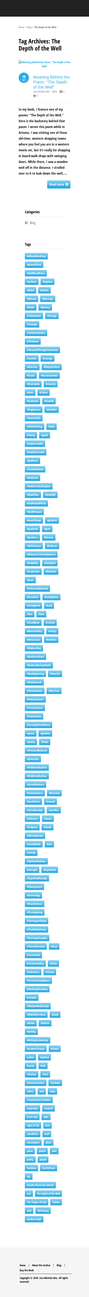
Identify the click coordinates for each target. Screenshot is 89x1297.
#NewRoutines (34, 691)
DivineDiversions (35, 1083)
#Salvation (32, 818)
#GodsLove (32, 478)
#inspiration (33, 571)
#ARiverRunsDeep (36, 256)
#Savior (48, 818)
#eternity (50, 384)
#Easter (31, 375)
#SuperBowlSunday (37, 878)
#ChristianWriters (36, 333)
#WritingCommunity (37, 1040)
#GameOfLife (34, 418)
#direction (32, 367)
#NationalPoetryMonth (39, 665)
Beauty (30, 1066)
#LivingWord (33, 605)
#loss (29, 614)
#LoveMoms (33, 622)
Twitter (56, 1202)
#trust (54, 946)
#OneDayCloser (35, 708)
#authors (31, 282)
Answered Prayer (35, 1048)
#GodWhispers (34, 512)
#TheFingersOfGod (36, 921)
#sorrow (31, 852)
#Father (44, 392)
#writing (31, 1031)
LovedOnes (32, 1134)
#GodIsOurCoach (35, 452)
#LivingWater (51, 597)
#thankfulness (34, 904)
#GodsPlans (33, 495)
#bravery (45, 307)
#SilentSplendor (35, 835)
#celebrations (34, 316)
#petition (45, 733)
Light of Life (33, 1125)
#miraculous (33, 639)
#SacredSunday (35, 810)
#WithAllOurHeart (36, 1014)
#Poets (44, 742)
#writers (45, 1023)
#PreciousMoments (37, 750)
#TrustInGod (33, 955)
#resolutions (33, 801)
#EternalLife (33, 384)
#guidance (32, 537)
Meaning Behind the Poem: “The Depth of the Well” (51, 82)
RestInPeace (48, 1168)
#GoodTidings (34, 520)
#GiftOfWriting (34, 426)
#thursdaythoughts (37, 938)
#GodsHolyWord (35, 469)
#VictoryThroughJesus (38, 980)
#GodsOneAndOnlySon (39, 486)
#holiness (52, 546)
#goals (44, 435)
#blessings (47, 299)
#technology (33, 895)
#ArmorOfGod (34, 264)
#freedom (52, 409)
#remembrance (35, 793)
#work (55, 1014)
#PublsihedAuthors (37, 776)
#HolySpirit (49, 563)
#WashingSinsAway (37, 989)
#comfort (31, 358)
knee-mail (32, 1117)
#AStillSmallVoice (36, 273)
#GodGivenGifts (35, 443)
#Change (52, 316)
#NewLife (55, 674)
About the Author (41, 1265)
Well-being (43, 1210)
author (30, 1057)
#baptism (47, 282)
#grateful (52, 520)
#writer (31, 1023)
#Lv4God (50, 622)
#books (30, 307)
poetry (30, 1159)
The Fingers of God (36, 1202)
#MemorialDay (34, 631)
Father (30, 1091)
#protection (33, 759)
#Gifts (51, 426)
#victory (50, 972)
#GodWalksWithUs (36, 503)
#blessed (31, 299)
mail (46, 1134)
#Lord (49, 605)
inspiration (32, 1108)
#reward (50, 801)
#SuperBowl (49, 870)
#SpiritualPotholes (36, 861)
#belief (30, 290)
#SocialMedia (34, 844)
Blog (29, 27)
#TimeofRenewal (36, 946)
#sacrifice (54, 810)
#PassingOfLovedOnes (38, 725)
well (29, 1210)
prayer (43, 1159)
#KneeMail (32, 597)
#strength (32, 870)
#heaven (48, 537)
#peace (30, 733)
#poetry (31, 742)
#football (49, 401)
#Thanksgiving (34, 912)
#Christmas (33, 341)
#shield (47, 827)
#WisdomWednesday (38, 1006)
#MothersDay (34, 648)
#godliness (32, 460)
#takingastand (34, 887)
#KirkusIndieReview (37, 588)
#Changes (32, 324)
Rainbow (31, 1168)
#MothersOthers (35, 656)
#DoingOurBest (52, 367)
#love (41, 614)
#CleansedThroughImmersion (42, 350)
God (42, 1091)
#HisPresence (34, 546)
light (46, 1117)
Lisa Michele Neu (41, 91)
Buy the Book (27, 1270)
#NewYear (54, 691)
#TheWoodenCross (36, 929)
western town (34, 1219)
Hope (52, 1091)
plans (48, 1142)
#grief (47, 529)
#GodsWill (50, 495)
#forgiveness (33, 409)
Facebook (55, 1083)
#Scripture (32, 827)
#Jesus (30, 580)
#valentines (33, 972)
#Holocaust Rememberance (41, 554)
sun (29, 1193)
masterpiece (33, 1142)
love (47, 1125)
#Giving (31, 435)
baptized (44, 1057)
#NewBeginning (35, 674)
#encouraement (49, 375)
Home (21, 27)
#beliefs (44, 290)
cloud (45, 1074)
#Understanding (35, 963)
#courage (47, 358)
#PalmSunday (34, 716)
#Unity (53, 963)
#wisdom (31, 997)
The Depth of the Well (48, 1193)
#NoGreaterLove (35, 699)
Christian (31, 1074)
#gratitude (32, 529)
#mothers (51, 639)
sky (28, 1176)
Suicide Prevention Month (40, 1185)
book (43, 1066)
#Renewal (54, 793)
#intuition (51, 571)
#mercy (52, 631)
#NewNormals (34, 682)
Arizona (55, 1048)
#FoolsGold (32, 401)
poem (30, 1151)
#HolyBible (32, 563)
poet (54, 1151)
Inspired (48, 1108)
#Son (49, 844)
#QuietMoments (35, 784)
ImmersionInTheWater (39, 1100)
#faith (30, 392)
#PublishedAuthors (37, 767)
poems (42, 1151)
